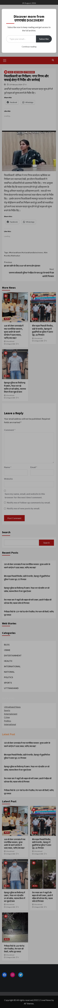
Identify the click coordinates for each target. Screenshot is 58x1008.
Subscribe (44, 39)
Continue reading (29, 46)
